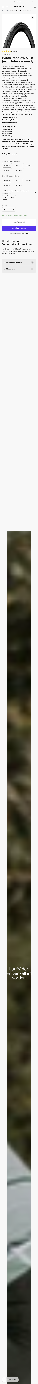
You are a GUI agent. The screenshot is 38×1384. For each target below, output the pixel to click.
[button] (19, 51)
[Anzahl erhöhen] (13, 209)
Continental (6, 54)
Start (3, 10)
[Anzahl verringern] (4, 209)
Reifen (7, 10)
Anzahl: (4, 205)
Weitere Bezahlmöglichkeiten (19, 234)
